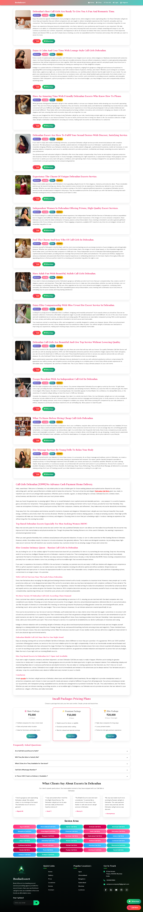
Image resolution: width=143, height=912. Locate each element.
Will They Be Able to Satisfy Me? (71, 757)
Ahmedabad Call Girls (48, 827)
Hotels (50, 886)
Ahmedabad (82, 875)
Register (125, 2)
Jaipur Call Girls (24, 841)
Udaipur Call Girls (25, 854)
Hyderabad (82, 882)
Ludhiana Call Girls (24, 845)
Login (116, 2)
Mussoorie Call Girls (118, 845)
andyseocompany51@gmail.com (118, 884)
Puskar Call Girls (71, 850)
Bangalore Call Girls (24, 831)
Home (92, 2)
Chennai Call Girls (71, 831)
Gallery (50, 875)
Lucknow (81, 890)
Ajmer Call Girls (71, 827)
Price (50, 879)
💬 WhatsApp (48, 41)
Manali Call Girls (48, 845)
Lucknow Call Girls (118, 841)
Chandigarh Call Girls (48, 831)
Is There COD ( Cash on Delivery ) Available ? (71, 776)
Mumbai (81, 886)
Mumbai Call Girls (95, 845)
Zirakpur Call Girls (48, 854)
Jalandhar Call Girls (48, 841)
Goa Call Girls (24, 836)
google (23, 678)
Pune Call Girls (48, 850)
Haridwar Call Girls (71, 836)
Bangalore (81, 879)
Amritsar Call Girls (118, 827)
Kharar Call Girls (71, 841)
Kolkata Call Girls (95, 841)
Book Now (32, 736)
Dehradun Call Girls (102, 491)
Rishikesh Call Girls (95, 850)
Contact (51, 890)
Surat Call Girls (118, 850)
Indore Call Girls (118, 836)
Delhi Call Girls (95, 831)
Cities (100, 2)
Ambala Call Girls (95, 827)
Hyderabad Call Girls (95, 836)
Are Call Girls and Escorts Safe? (71, 751)
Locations (51, 882)
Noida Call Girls (24, 850)
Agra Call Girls (24, 827)
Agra (80, 871)
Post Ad (108, 2)
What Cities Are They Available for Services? (71, 763)
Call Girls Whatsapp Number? (71, 770)
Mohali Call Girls (71, 845)
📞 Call (36, 41)
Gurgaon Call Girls (48, 836)
